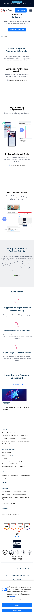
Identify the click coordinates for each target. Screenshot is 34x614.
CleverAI (5, 482)
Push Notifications (6, 452)
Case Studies (17, 491)
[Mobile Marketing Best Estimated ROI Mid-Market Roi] (20, 526)
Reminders (22, 466)
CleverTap (6, 10)
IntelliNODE (11, 463)
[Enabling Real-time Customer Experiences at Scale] (17, 395)
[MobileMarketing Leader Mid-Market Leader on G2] (7, 526)
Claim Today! (28, 3)
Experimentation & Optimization (10, 435)
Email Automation (6, 455)
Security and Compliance (19, 494)
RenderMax (19, 463)
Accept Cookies (17, 610)
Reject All (17, 605)
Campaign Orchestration (8, 438)
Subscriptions (14, 475)
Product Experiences (7, 466)
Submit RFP (17, 580)
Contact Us (16, 514)
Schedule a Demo (15, 29)
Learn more (16, 384)
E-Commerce (5, 475)
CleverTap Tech (6, 443)
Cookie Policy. (13, 596)
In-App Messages (6, 461)
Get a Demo (21, 10)
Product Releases (21, 438)
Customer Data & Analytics (9, 432)
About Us (4, 512)
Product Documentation (24, 441)
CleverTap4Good (6, 514)
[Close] (32, 583)
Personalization (24, 435)
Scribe (3, 463)
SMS (25, 461)
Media (17, 512)
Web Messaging (17, 461)
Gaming (4, 478)
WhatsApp (4, 458)
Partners (25, 491)
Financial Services (25, 475)
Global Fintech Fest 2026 (8, 503)
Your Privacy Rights (17, 600)
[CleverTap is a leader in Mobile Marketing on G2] (13, 526)
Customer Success (7, 491)
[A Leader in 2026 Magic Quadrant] (17, 544)
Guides (8, 494)
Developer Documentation (8, 441)
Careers (24, 512)
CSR (29, 512)
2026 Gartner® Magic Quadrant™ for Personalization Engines (15, 498)
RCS (16, 466)
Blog (3, 494)
